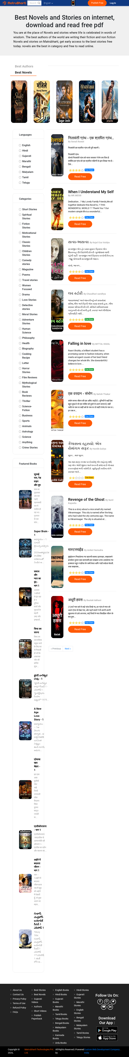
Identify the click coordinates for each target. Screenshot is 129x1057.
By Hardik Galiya (98, 449)
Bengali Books (62, 1023)
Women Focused (27, 287)
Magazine (27, 269)
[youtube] (103, 1007)
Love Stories (29, 299)
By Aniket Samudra (93, 550)
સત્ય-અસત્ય (79, 242)
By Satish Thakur (101, 394)
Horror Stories (26, 370)
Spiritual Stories (27, 216)
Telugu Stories (83, 1037)
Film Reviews (29, 377)
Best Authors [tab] (24, 66)
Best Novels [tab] (23, 72)
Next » (68, 648)
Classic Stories (26, 244)
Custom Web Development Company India (102, 1051)
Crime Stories (30, 447)
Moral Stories (29, 314)
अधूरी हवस (76, 600)
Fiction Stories (26, 225)
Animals (26, 426)
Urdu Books (61, 1043)
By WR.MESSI (74, 195)
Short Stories (29, 209)
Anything (27, 442)
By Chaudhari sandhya (95, 294)
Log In (113, 3)
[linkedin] (110, 1007)
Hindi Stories (82, 990)
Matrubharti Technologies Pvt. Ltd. (39, 1051)
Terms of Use (19, 1003)
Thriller (26, 401)
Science (26, 436)
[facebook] (100, 1001)
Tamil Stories (82, 1033)
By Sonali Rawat (76, 141)
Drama (26, 294)
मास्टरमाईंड (76, 549)
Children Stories (27, 253)
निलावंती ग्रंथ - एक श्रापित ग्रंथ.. (91, 138)
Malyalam (27, 171)
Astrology (27, 431)
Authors (38, 1006)
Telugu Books (61, 1018)
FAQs (15, 1012)
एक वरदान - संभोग (80, 393)
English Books (62, 990)
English (26, 145)
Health (26, 343)
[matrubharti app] (73, 3)
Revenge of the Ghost (86, 499)
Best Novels (39, 994)
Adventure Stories (28, 321)
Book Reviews (27, 393)
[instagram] (106, 1001)
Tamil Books (61, 1014)
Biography (28, 348)
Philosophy (28, 337)
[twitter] (113, 1001)
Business (27, 415)
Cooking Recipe (26, 355)
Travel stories (30, 280)
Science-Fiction (27, 408)
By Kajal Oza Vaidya (100, 242)
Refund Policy (19, 1007)
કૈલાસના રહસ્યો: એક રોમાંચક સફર (85, 446)
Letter (25, 363)
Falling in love (80, 343)
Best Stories (40, 990)
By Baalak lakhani (92, 600)
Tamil (25, 177)
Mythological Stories (29, 384)
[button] (38, 2)
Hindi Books (61, 994)
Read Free (80, 176)
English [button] (47, 3)
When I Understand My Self (91, 192)
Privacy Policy (19, 999)
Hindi (25, 150)
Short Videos (40, 1011)
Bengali (26, 166)
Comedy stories (26, 262)
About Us (17, 990)
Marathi (26, 161)
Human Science (26, 330)
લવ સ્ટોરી (76, 293)
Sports (26, 420)
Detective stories (27, 307)
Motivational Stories (29, 234)
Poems (26, 274)
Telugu (26, 182)
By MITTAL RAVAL (101, 344)
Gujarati (26, 155)
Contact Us (18, 994)
